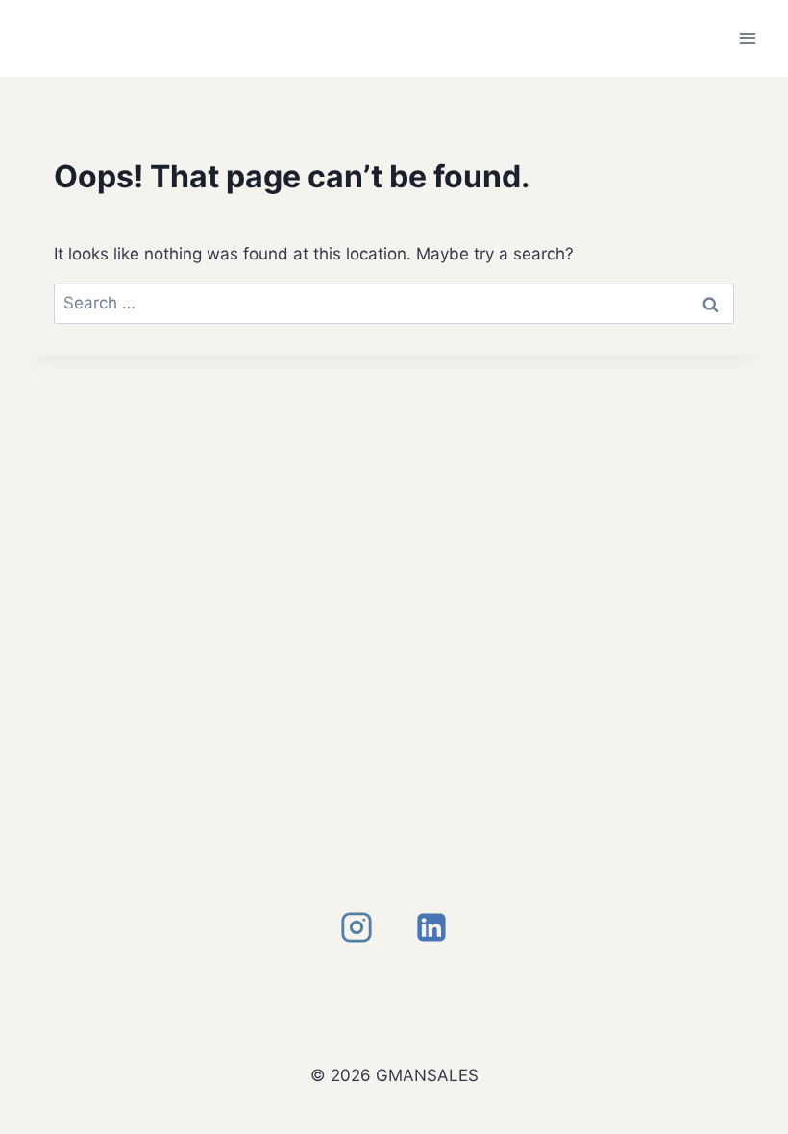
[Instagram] (356, 927)
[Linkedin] (431, 927)
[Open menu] (747, 38)
